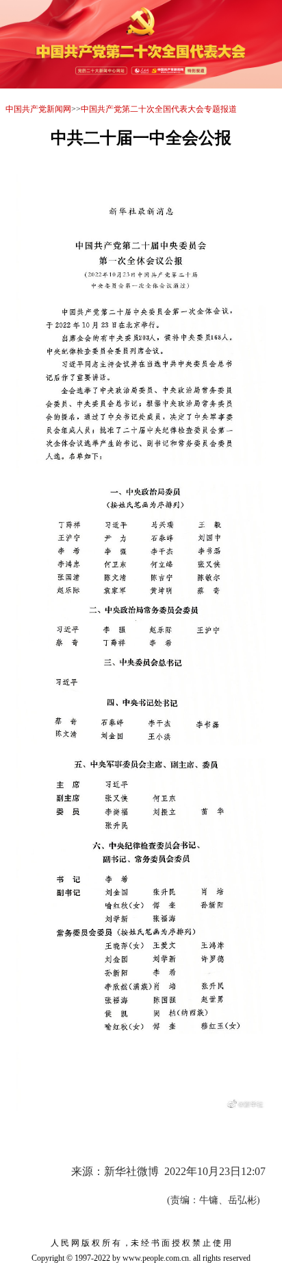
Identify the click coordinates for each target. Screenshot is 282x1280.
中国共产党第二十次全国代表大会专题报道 (159, 109)
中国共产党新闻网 (38, 109)
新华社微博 (131, 1171)
